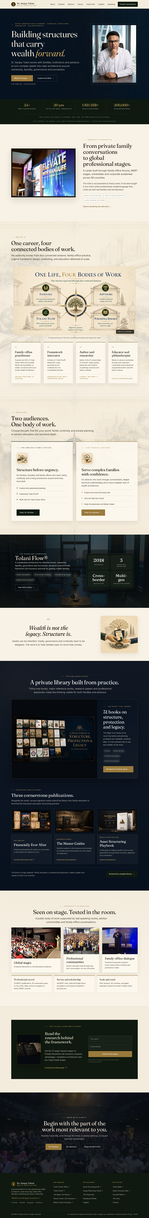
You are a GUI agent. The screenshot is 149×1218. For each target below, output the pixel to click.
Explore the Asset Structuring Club (97, 493)
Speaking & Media (89, 1198)
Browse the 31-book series (118, 769)
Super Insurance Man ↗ (121, 1191)
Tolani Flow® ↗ (59, 1191)
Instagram (30, 1202)
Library (80, 4)
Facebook (38, 1202)
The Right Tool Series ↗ (62, 1194)
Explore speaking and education (97, 206)
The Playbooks (88, 1194)
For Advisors (30, 84)
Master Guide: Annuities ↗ (63, 1202)
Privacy (130, 1214)
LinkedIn (22, 1202)
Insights (101, 4)
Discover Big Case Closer (94, 498)
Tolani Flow (90, 4)
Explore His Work (46, 78)
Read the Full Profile (92, 1147)
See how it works (26, 587)
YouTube (14, 1202)
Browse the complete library (122, 874)
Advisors (71, 4)
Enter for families (28, 512)
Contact (115, 1202)
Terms (136, 1214)
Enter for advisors (93, 512)
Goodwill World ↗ (119, 1194)
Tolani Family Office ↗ (61, 1187)
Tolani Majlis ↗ (118, 1187)
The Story (116, 1198)
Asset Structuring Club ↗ (92, 1187)
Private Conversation (128, 4)
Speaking (111, 4)
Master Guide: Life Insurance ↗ (65, 1198)
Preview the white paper (56, 1068)
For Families (16, 84)
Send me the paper (110, 1054)
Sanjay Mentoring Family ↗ (93, 1191)
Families (61, 4)
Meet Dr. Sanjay (22, 78)
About (53, 4)
